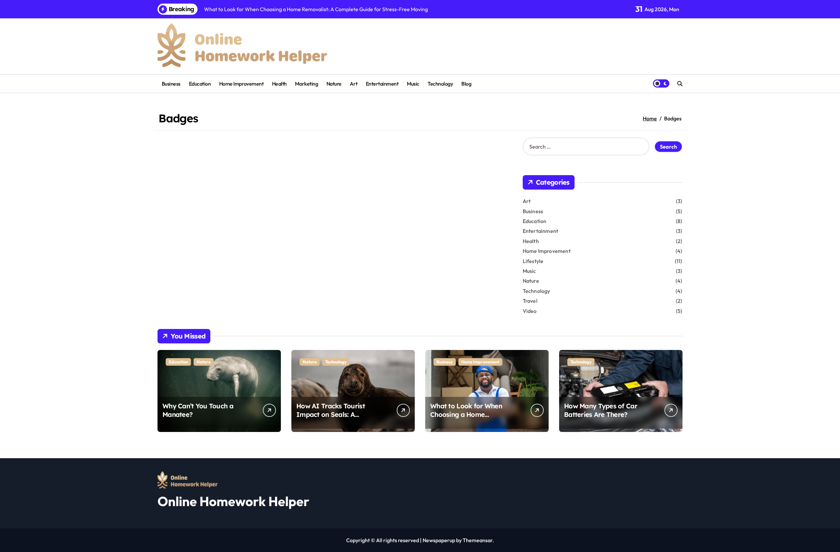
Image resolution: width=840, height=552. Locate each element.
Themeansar (478, 540)
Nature (334, 83)
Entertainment (382, 83)
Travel (530, 300)
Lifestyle (533, 261)
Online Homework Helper (233, 501)
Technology (440, 83)
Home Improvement (241, 83)
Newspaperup (439, 540)
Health (279, 83)
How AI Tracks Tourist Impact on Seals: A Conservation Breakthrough (339, 414)
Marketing (306, 83)
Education (200, 83)
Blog (466, 83)
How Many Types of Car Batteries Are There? (600, 410)
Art (353, 83)
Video (530, 311)
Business (171, 83)
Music (413, 83)
